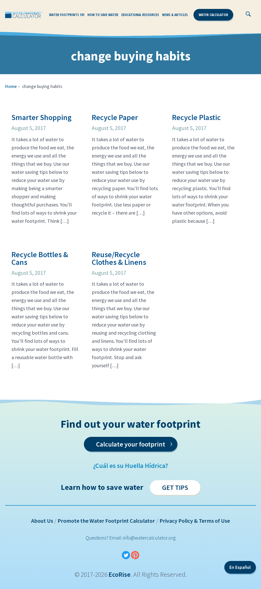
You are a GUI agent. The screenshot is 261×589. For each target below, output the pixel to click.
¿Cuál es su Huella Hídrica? (130, 465)
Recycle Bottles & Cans (39, 258)
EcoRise (119, 574)
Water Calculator (213, 14)
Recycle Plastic (196, 117)
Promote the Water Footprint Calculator (106, 520)
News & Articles (175, 14)
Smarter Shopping (41, 117)
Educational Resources (140, 14)
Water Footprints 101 (66, 14)
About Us (42, 520)
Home (11, 86)
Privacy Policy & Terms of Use (195, 520)
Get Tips (175, 487)
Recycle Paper (115, 117)
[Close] (259, 16)
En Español (240, 567)
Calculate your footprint (134, 443)
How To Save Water (102, 14)
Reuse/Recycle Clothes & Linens (119, 258)
